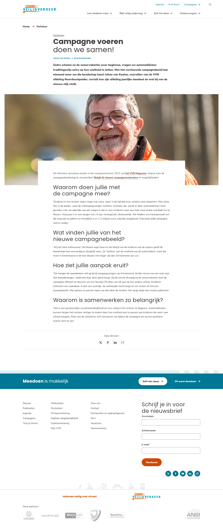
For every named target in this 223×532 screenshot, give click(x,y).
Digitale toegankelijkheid (64, 418)
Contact (95, 408)
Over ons (96, 403)
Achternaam (149, 430)
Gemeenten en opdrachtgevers (108, 413)
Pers (93, 418)
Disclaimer (57, 408)
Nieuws (27, 403)
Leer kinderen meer (98, 13)
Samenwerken (98, 428)
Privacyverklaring (60, 413)
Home (26, 26)
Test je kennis (30, 423)
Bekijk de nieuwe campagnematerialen (116, 177)
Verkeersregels (188, 13)
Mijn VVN (56, 428)
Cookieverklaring (60, 423)
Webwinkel (57, 403)
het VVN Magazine (135, 173)
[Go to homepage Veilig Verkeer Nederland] (39, 9)
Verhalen (41, 26)
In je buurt (173, 4)
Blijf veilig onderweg (131, 13)
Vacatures (96, 423)
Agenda (159, 4)
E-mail (145, 444)
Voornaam (148, 416)
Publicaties (29, 408)
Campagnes (190, 4)
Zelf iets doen (161, 13)
